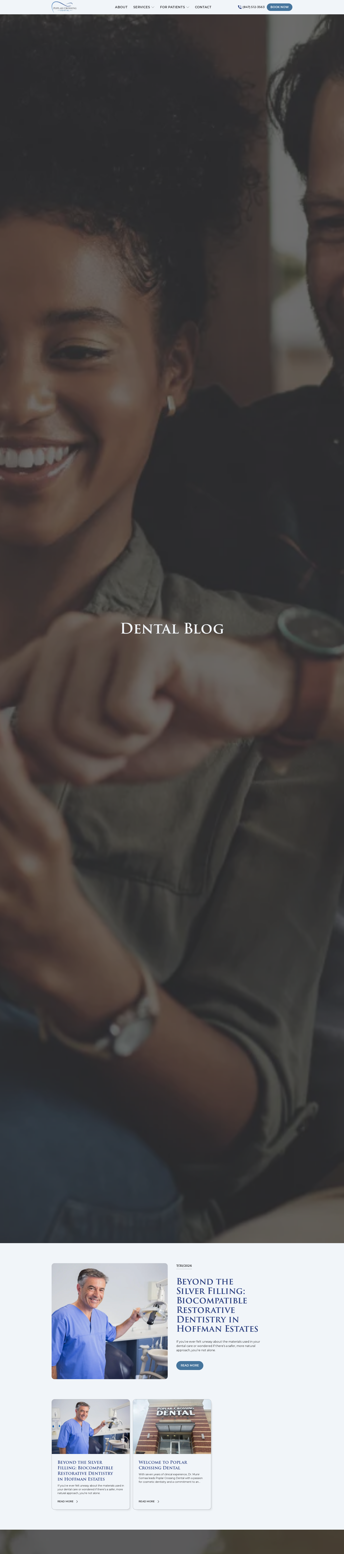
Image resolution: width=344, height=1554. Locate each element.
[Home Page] (70, 7)
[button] (143, 7)
